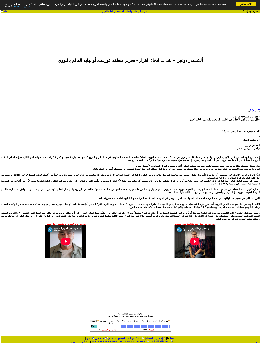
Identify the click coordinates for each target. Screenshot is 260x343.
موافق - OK (246, 4)
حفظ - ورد (99, 338)
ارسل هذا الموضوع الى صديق (121, 338)
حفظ (171, 338)
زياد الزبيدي (254, 109)
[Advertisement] (130, 34)
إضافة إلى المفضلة (154, 338)
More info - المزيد (21, 6)
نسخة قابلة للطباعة (161, 341)
